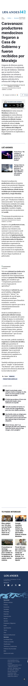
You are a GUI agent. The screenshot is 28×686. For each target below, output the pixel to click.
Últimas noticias (8, 602)
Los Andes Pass (8, 639)
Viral (5, 632)
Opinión (6, 621)
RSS (5, 651)
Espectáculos (7, 616)
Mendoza (11, 376)
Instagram (8, 585)
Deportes (6, 614)
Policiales (6, 611)
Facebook (5, 585)
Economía (6, 607)
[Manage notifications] (24, 679)
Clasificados (7, 644)
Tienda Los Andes (9, 642)
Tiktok (12, 585)
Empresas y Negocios (9, 623)
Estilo (5, 625)
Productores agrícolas (10, 379)
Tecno (5, 630)
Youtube (19, 585)
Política (9, 18)
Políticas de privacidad (10, 648)
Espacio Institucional (9, 635)
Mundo (6, 618)
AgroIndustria (7, 628)
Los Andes (3, 18)
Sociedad (6, 609)
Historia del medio (9, 653)
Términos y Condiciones (10, 646)
